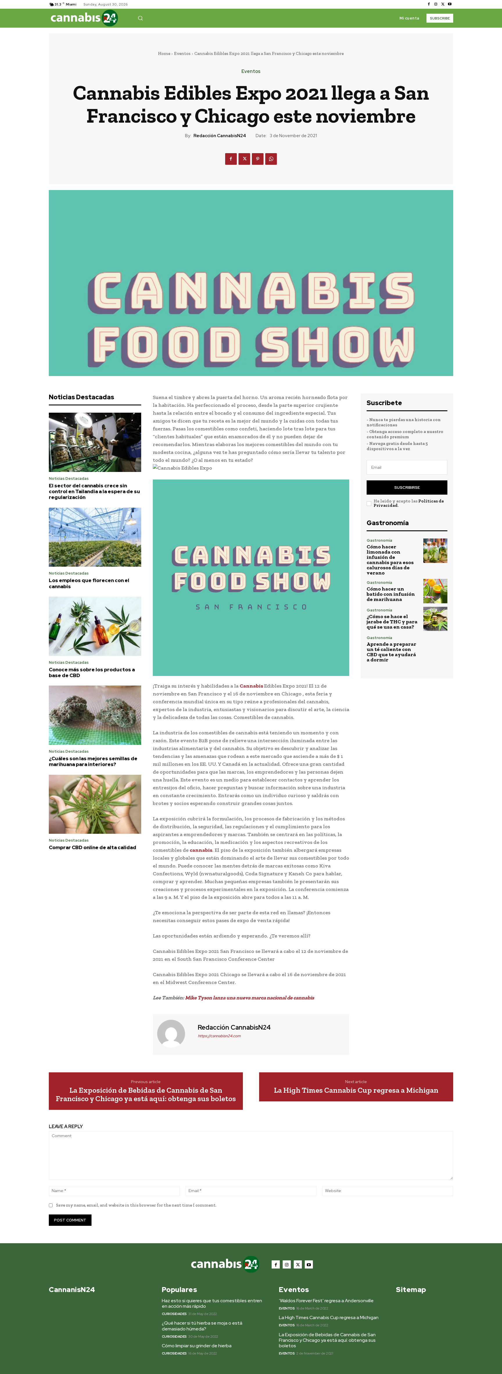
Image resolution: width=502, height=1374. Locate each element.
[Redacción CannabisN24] (174, 1034)
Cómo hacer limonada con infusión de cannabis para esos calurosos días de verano (390, 559)
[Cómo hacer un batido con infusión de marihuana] (435, 591)
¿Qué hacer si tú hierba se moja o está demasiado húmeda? (202, 1326)
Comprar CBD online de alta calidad (92, 847)
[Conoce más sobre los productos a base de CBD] (95, 626)
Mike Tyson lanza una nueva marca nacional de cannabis (249, 997)
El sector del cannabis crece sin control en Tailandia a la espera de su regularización (94, 491)
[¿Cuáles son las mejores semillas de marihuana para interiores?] (95, 715)
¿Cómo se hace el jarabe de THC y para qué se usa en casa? (392, 621)
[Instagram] (435, 4)
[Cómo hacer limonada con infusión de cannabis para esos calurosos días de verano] (435, 550)
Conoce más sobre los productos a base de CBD (92, 672)
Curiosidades (174, 1314)
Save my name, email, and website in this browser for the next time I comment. (136, 1205)
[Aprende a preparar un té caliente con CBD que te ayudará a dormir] (435, 648)
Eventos (182, 53)
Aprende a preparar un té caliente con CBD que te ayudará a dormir (391, 652)
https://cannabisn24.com (219, 1035)
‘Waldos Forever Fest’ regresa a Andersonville (326, 1301)
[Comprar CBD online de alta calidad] (95, 804)
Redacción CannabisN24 (219, 135)
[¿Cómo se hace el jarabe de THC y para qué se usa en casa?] (435, 619)
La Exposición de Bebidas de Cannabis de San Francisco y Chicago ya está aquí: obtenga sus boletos (146, 1094)
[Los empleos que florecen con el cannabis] (95, 537)
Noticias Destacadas (69, 478)
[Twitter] (442, 4)
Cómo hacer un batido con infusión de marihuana (391, 594)
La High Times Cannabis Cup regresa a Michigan (356, 1090)
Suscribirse (407, 487)
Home (164, 53)
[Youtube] (449, 4)
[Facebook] (428, 4)
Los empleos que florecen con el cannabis (89, 583)
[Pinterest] (257, 159)
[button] (140, 18)
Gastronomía (379, 540)
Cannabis (252, 686)
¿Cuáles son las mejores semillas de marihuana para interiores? (93, 761)
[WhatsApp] (271, 159)
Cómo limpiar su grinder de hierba (197, 1346)
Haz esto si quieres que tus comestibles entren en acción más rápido (212, 1303)
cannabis (201, 850)
